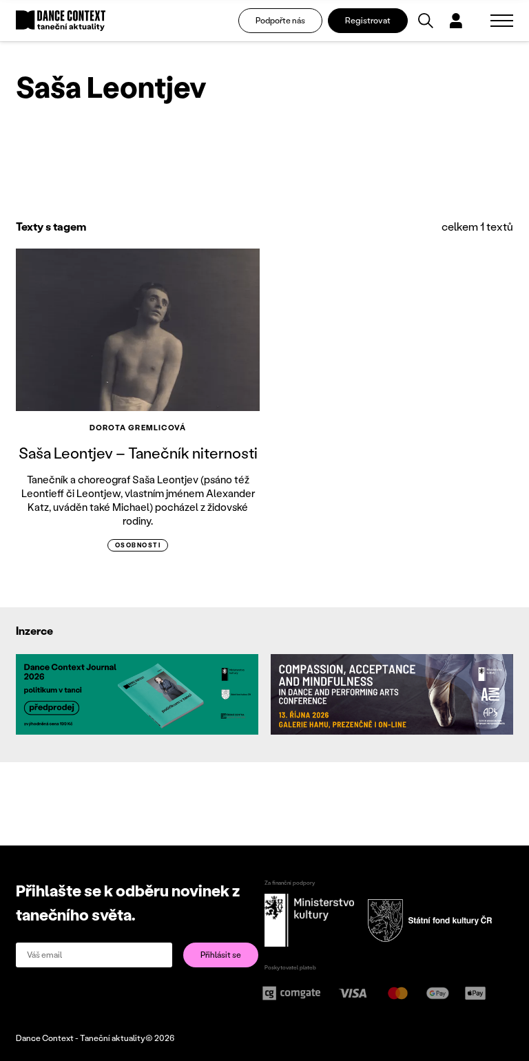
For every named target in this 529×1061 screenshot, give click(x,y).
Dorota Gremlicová (138, 427)
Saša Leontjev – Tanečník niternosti (138, 453)
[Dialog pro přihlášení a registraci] (456, 20)
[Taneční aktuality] (60, 21)
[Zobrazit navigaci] (501, 20)
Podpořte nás (280, 20)
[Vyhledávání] (425, 20)
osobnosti (137, 545)
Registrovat (368, 20)
